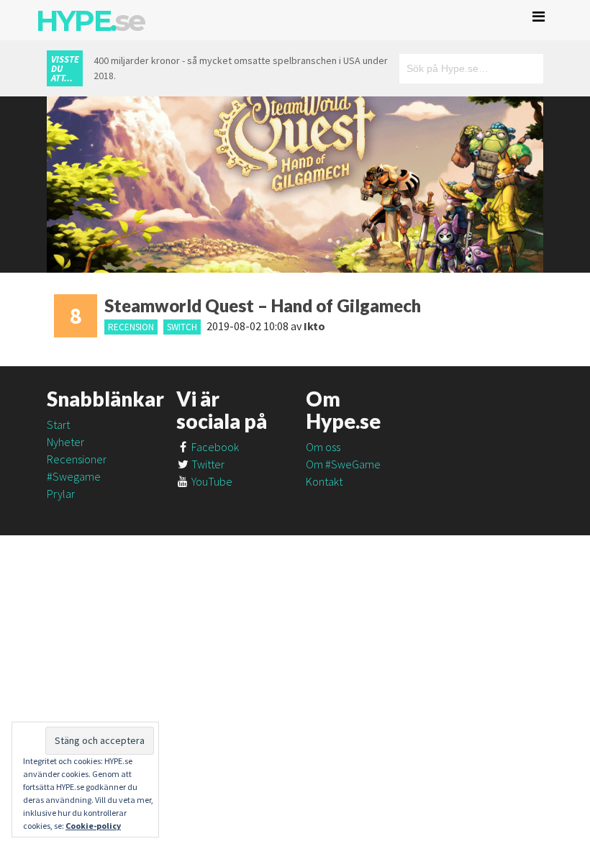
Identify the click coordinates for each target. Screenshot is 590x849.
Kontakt (324, 481)
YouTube (210, 481)
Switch (182, 327)
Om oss (323, 447)
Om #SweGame (343, 464)
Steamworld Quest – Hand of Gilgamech (262, 305)
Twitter (206, 464)
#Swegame (74, 476)
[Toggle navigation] (538, 16)
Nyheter (65, 442)
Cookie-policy (93, 825)
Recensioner (76, 459)
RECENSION (131, 327)
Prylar (61, 493)
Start (58, 424)
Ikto (314, 326)
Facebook (214, 447)
